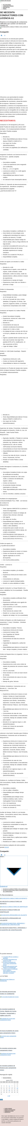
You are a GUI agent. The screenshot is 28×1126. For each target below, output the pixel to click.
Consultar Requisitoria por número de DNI (10, 960)
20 (9, 1090)
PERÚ (4, 8)
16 (17, 1088)
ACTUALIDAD (7, 4)
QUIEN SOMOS (8, 1108)
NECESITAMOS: (7, 1077)
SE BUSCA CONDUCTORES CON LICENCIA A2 (15, 889)
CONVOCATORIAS (8, 6)
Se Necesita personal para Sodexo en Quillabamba (10, 967)
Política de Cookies (9, 1111)
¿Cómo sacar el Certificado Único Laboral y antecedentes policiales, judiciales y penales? (10, 971)
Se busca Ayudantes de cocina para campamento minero (9, 964)
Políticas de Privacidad (9, 1109)
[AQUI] (7, 847)
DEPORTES (6, 7)
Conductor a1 (3, 886)
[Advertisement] (14, 77)
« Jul (8, 1096)
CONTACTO (7, 1112)
